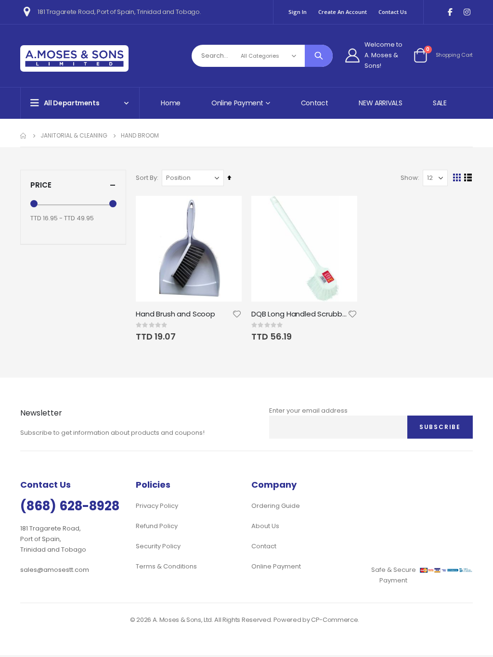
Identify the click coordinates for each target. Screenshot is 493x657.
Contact (314, 103)
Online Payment (276, 566)
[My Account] (352, 55)
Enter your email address (308, 410)
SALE (440, 103)
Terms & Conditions (166, 566)
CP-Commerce (334, 619)
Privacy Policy (157, 505)
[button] (237, 314)
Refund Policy (157, 526)
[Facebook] (450, 12)
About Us (265, 526)
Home (171, 103)
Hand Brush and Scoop (175, 314)
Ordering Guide (275, 505)
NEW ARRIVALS (380, 103)
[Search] (319, 56)
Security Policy (158, 546)
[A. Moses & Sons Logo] (74, 58)
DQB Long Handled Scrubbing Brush (299, 314)
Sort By (146, 177)
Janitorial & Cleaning (73, 136)
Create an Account (342, 11)
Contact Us (392, 11)
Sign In (297, 11)
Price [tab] (41, 185)
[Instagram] (467, 12)
